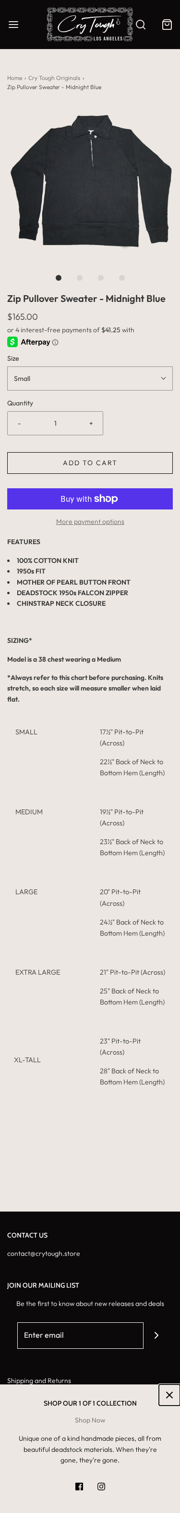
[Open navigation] (13, 24)
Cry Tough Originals (54, 77)
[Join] (157, 1335)
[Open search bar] (140, 24)
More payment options (90, 521)
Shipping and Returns (39, 1380)
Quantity (20, 403)
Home (14, 77)
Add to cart (90, 462)
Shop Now (90, 1420)
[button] (90, 179)
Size (13, 358)
